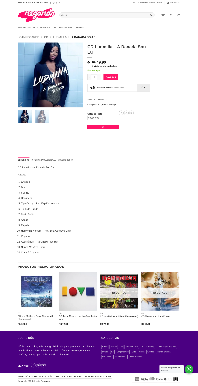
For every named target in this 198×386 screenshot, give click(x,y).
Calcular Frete (94, 114)
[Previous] (23, 74)
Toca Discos (119, 357)
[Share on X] (126, 113)
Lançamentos (123, 352)
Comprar (111, 77)
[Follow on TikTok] (56, 3)
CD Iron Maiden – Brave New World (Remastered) (35, 317)
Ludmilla (60, 37)
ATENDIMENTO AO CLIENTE (150, 3)
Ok (143, 87)
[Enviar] (151, 15)
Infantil (105, 352)
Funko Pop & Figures (166, 346)
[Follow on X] (59, 3)
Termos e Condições (42, 376)
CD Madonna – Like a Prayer (155, 316)
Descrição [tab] (23, 160)
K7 (112, 352)
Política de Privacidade (69, 376)
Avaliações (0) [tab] (65, 160)
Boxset (113, 346)
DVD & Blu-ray (147, 346)
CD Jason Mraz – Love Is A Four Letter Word (78, 317)
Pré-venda (106, 357)
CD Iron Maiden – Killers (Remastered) (119, 316)
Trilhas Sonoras (135, 357)
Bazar (105, 346)
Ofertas (79, 27)
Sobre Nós (24, 376)
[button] (134, 2)
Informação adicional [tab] (44, 160)
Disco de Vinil (65, 27)
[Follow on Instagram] (53, 3)
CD (54, 27)
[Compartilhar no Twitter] (131, 113)
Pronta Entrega (42, 27)
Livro (134, 352)
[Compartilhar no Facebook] (121, 113)
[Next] (77, 74)
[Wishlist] (163, 15)
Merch (141, 352)
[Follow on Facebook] (51, 3)
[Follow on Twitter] (43, 365)
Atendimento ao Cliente (98, 376)
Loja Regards (28, 37)
